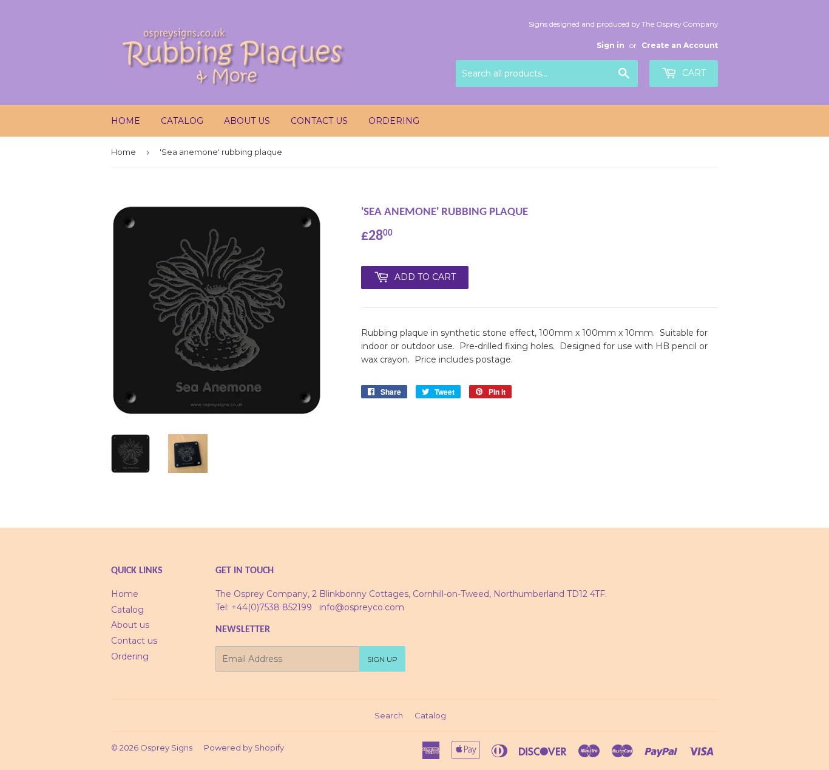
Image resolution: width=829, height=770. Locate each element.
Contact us (319, 120)
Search (388, 715)
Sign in (610, 45)
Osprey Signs (166, 747)
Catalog (182, 120)
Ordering (393, 120)
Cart (693, 72)
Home (125, 120)
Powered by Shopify (244, 747)
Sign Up (382, 659)
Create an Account (679, 45)
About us (247, 120)
